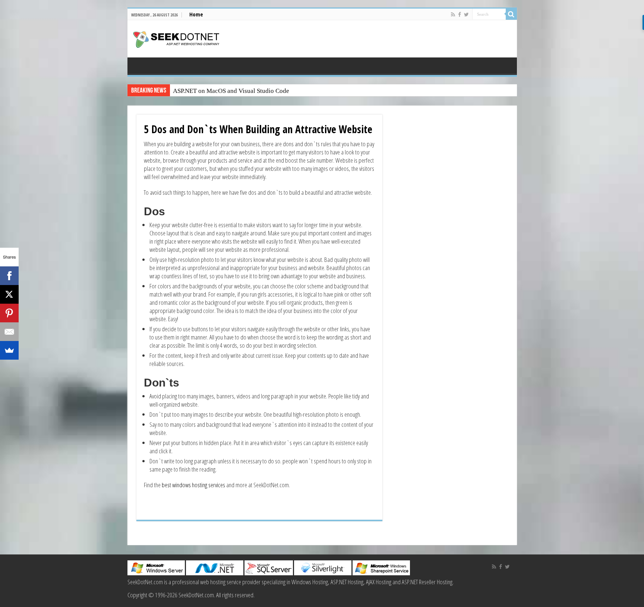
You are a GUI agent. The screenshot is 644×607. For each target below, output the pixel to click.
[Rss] (453, 14)
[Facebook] (459, 14)
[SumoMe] (9, 350)
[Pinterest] (9, 313)
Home (196, 14)
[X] (9, 294)
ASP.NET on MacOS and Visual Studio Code (231, 90)
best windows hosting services (193, 485)
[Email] (9, 331)
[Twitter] (466, 14)
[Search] (511, 14)
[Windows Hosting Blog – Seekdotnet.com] (176, 38)
